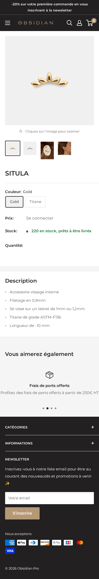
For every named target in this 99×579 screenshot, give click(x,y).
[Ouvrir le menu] (7, 23)
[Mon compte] (79, 23)
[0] (90, 23)
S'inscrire (22, 513)
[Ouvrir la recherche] (69, 23)
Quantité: (14, 245)
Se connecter (39, 218)
